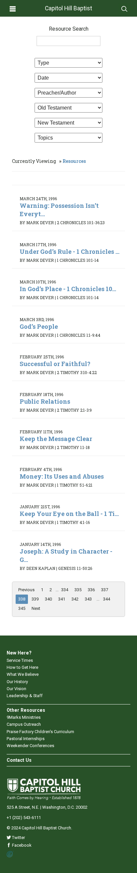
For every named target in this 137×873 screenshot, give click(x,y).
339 (35, 599)
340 (48, 599)
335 (77, 589)
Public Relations (45, 401)
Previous (26, 589)
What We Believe (23, 674)
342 (74, 599)
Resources (74, 161)
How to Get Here (22, 667)
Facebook (21, 845)
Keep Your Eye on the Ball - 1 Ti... (69, 514)
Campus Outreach (24, 724)
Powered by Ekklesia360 (10, 854)
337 (104, 589)
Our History (17, 681)
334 (64, 589)
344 (106, 599)
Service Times (20, 660)
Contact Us (19, 760)
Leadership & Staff (25, 695)
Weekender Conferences (30, 745)
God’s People (39, 326)
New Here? (19, 652)
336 (91, 589)
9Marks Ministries (24, 717)
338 (21, 599)
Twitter (18, 837)
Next (36, 608)
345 (21, 608)
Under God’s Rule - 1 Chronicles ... (69, 251)
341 (61, 599)
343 (88, 599)
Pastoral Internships (26, 738)
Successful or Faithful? (55, 364)
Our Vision (16, 688)
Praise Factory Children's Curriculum (40, 731)
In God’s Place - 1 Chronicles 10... (68, 289)
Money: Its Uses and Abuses (62, 476)
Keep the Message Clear (56, 439)
